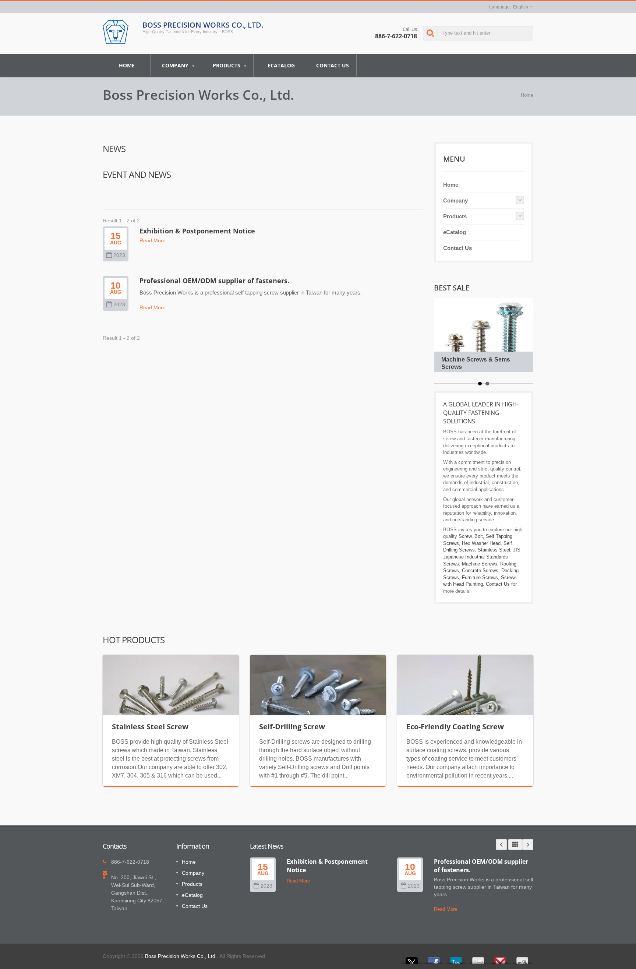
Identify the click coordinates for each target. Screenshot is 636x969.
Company (176, 65)
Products (227, 65)
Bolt (478, 536)
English (520, 7)
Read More (152, 240)
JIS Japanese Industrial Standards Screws (481, 556)
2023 (119, 255)
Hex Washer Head (481, 543)
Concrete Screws (480, 570)
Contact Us (332, 65)
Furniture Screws (480, 577)
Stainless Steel (494, 550)
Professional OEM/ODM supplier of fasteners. (214, 280)
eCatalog (281, 65)
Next (527, 844)
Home (127, 65)
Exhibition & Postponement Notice (197, 230)
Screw (465, 536)
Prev (501, 844)
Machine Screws (479, 564)
